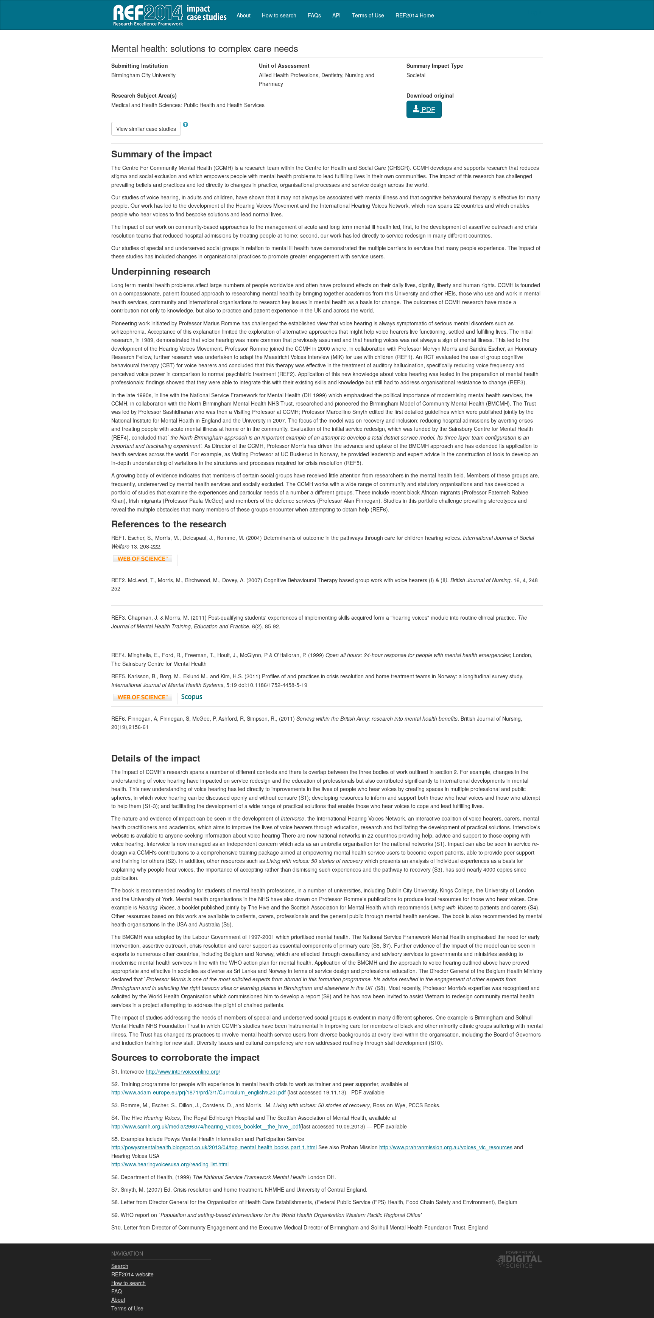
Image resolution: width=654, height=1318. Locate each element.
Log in (535, 12)
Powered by (520, 1252)
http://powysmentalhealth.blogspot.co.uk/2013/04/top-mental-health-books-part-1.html (214, 1147)
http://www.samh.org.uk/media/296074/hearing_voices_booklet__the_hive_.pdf (205, 1126)
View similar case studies (146, 128)
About (244, 15)
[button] (185, 124)
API (336, 15)
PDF (427, 109)
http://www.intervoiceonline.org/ (183, 1071)
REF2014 (168, 15)
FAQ (116, 1291)
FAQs (314, 15)
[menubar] (335, 15)
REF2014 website (132, 1274)
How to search (279, 15)
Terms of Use (368, 15)
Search (119, 1266)
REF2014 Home (415, 15)
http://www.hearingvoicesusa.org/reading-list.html (170, 1164)
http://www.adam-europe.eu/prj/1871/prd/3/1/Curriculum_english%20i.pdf (198, 1092)
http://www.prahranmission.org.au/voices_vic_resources (445, 1147)
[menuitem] (243, 15)
